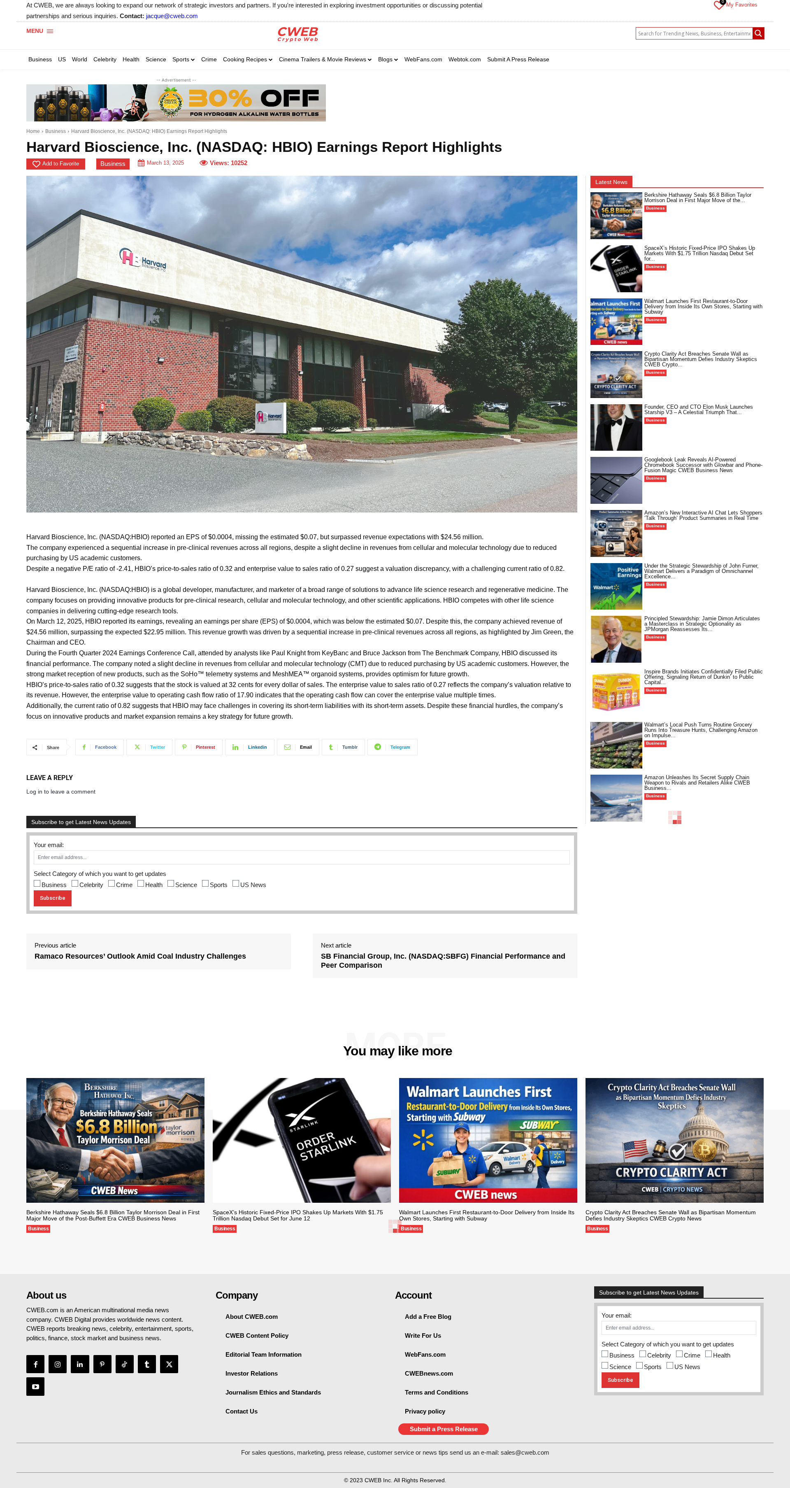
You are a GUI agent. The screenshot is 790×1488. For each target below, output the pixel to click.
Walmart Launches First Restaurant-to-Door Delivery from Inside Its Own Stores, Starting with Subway (703, 306)
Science (186, 884)
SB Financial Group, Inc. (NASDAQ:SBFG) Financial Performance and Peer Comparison (443, 960)
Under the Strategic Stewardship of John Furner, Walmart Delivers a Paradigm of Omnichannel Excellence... (701, 571)
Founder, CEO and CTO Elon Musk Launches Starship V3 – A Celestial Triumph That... (698, 409)
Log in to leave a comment (60, 791)
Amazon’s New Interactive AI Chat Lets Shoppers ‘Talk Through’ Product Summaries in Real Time (703, 515)
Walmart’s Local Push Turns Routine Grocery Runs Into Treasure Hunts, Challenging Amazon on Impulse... (700, 730)
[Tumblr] (147, 1364)
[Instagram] (58, 1364)
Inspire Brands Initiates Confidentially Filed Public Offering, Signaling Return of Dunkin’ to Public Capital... (703, 676)
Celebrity (91, 884)
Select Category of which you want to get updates (100, 873)
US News (253, 884)
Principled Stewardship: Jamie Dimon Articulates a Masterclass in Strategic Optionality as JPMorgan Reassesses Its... (702, 623)
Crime (124, 884)
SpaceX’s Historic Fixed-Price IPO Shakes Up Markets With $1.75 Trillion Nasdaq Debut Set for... (699, 253)
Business (55, 131)
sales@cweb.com (525, 1452)
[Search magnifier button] (758, 33)
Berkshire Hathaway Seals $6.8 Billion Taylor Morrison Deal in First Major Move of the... (697, 197)
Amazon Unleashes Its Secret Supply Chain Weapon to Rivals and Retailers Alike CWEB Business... (697, 782)
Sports (219, 884)
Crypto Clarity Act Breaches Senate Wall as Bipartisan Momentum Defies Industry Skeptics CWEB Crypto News (671, 1215)
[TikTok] (125, 1364)
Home (33, 131)
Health (154, 884)
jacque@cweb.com (172, 15)
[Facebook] (35, 1364)
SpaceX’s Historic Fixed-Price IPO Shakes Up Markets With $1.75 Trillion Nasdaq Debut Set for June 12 (298, 1215)
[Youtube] (35, 1386)
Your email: (49, 844)
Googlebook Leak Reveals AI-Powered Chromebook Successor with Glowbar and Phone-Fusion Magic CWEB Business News (703, 464)
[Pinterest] (102, 1364)
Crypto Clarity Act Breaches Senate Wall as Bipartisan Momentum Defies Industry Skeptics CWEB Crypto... (700, 359)
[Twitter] (169, 1364)
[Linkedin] (80, 1364)
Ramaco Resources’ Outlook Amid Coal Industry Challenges (140, 956)
